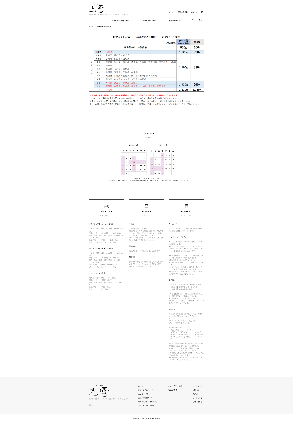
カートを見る (197, 398)
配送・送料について (145, 390)
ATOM (174, 390)
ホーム (91, 26)
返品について (143, 394)
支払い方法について (145, 398)
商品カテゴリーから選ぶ (120, 20)
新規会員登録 (183, 12)
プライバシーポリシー (146, 405)
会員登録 (196, 390)
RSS (169, 390)
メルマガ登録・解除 (175, 386)
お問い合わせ (197, 401)
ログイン (194, 12)
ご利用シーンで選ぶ (149, 20)
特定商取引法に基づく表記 (147, 401)
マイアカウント (169, 12)
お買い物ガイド (174, 20)
